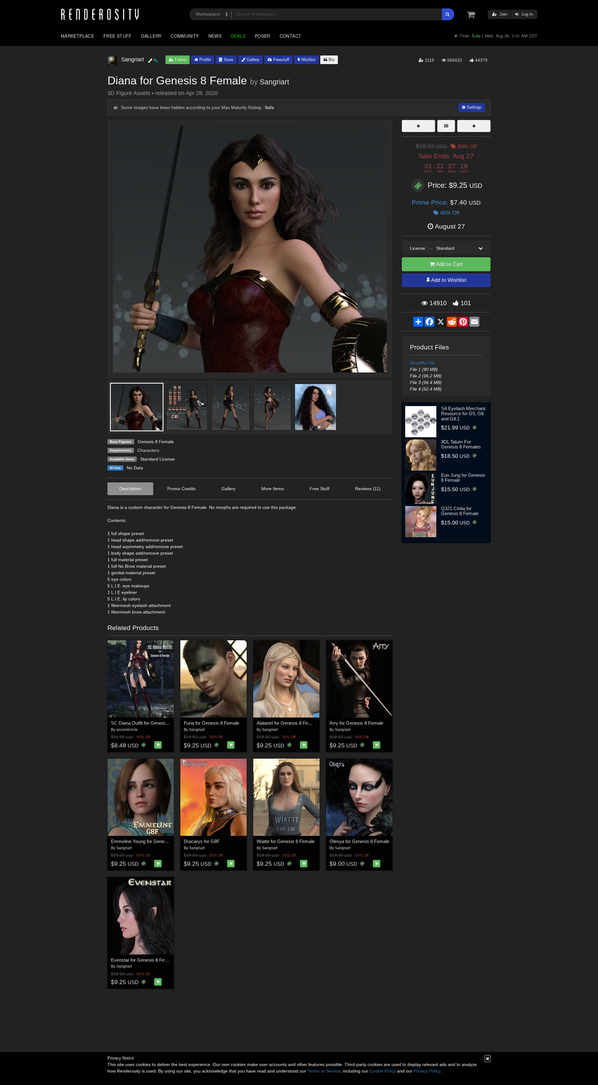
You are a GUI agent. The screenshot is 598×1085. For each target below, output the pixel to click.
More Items (272, 488)
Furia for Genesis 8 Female (211, 723)
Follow (179, 59)
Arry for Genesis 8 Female (356, 723)
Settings (473, 107)
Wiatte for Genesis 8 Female (286, 841)
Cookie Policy (382, 1070)
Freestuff (280, 59)
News (214, 36)
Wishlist (308, 59)
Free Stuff (117, 36)
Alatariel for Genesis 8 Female (287, 723)
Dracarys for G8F (202, 841)
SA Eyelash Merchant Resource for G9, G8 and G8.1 (463, 413)
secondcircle (127, 729)
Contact (290, 36)
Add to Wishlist (448, 280)
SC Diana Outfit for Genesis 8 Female (149, 723)
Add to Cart (449, 264)
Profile (204, 59)
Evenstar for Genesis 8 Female (142, 960)
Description (130, 488)
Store (227, 59)
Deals (238, 36)
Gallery (151, 36)
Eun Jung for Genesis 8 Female (463, 477)
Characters (148, 450)
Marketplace (77, 36)
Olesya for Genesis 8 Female (359, 841)
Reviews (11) (368, 488)
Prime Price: (431, 202)
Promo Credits (181, 488)
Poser (262, 36)
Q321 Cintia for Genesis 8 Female (459, 511)
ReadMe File (422, 362)
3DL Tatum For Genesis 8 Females (461, 444)
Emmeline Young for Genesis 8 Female (151, 841)
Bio (331, 59)
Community (185, 36)
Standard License (157, 459)
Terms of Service (323, 1070)
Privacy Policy (427, 1070)
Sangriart (274, 82)
